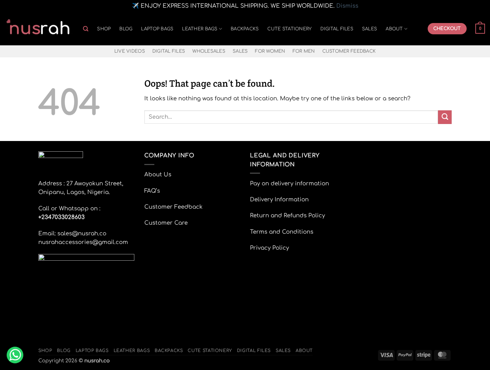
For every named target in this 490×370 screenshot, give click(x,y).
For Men (304, 51)
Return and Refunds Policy (287, 215)
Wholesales (208, 51)
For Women (270, 51)
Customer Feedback (349, 51)
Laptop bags (157, 28)
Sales (369, 28)
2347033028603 (63, 217)
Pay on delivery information (289, 183)
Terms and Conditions (281, 232)
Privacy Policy (269, 248)
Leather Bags (199, 28)
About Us (157, 174)
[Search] (85, 28)
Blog (125, 28)
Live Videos (129, 51)
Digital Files (336, 28)
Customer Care (166, 223)
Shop (104, 28)
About (394, 28)
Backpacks (245, 28)
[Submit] (445, 117)
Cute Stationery (289, 28)
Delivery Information (279, 199)
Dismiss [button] (347, 6)
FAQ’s (152, 191)
